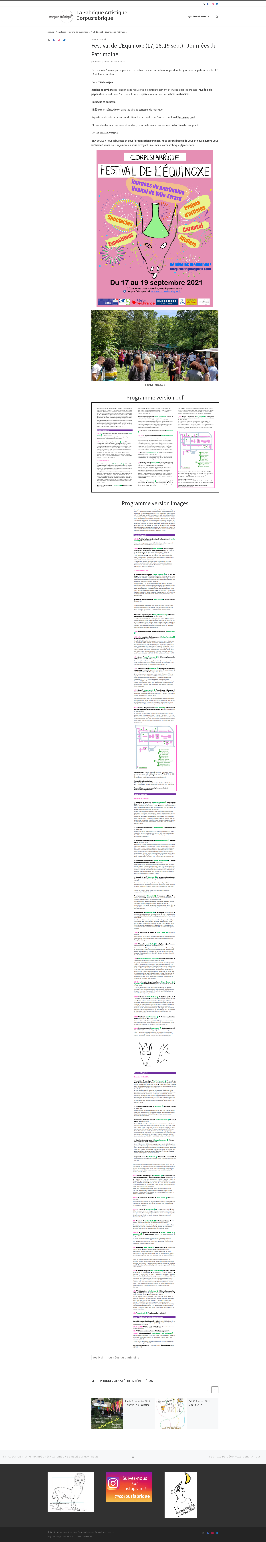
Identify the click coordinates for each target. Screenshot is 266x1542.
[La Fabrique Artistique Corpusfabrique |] (61, 15)
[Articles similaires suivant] (215, 1389)
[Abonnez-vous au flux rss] (204, 4)
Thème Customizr (84, 1537)
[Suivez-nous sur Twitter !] (217, 4)
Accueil (51, 31)
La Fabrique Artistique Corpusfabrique (74, 1532)
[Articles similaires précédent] (207, 1389)
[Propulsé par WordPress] (60, 1537)
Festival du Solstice (137, 1405)
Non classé (61, 31)
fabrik (98, 62)
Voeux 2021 (196, 1405)
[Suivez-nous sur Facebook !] (208, 4)
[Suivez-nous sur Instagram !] (213, 4)
